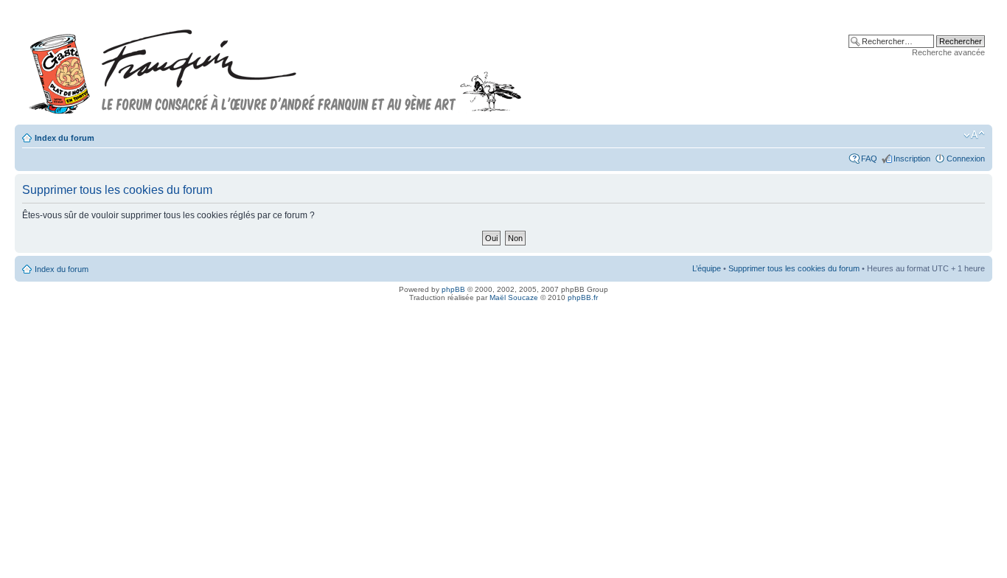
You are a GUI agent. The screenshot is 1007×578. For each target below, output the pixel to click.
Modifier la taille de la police (974, 135)
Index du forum (64, 137)
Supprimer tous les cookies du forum (794, 268)
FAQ (869, 158)
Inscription (911, 158)
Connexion (966, 158)
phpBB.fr (583, 297)
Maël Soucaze (513, 297)
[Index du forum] (275, 65)
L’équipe (706, 268)
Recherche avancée (948, 52)
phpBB (453, 289)
